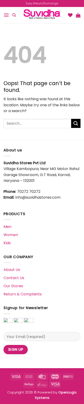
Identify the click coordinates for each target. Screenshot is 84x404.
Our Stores (13, 286)
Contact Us (14, 277)
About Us (12, 269)
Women (11, 234)
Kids (7, 243)
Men (7, 226)
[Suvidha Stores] (42, 15)
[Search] (14, 15)
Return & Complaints (23, 294)
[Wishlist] (70, 15)
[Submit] (75, 123)
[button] (6, 15)
